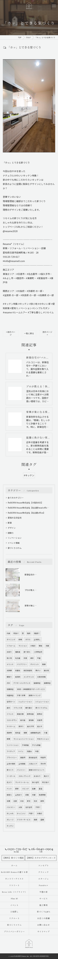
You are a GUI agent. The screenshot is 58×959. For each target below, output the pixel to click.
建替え (9, 795)
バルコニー (11, 807)
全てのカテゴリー (16, 497)
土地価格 (22, 764)
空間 (42, 819)
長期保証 (47, 683)
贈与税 (46, 670)
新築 (10, 522)
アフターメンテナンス (21, 683)
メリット (10, 664)
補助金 (17, 652)
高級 (35, 819)
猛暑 (33, 788)
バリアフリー (22, 664)
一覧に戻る (29, 333)
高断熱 (9, 733)
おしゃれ (10, 813)
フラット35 (18, 708)
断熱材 (39, 714)
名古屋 (17, 658)
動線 (44, 664)
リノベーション (15, 537)
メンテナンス (29, 677)
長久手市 (30, 726)
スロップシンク (24, 776)
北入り (9, 782)
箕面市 (22, 757)
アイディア (11, 751)
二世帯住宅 (38, 652)
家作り (21, 726)
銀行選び (28, 708)
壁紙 (40, 646)
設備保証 (37, 683)
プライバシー (12, 757)
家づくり (10, 770)
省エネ (39, 726)
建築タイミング (35, 695)
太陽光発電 (41, 677)
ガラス (27, 639)
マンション (23, 646)
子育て (38, 807)
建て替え (27, 652)
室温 (40, 788)
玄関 (8, 801)
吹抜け (16, 633)
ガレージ (10, 819)
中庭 (37, 751)
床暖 (27, 795)
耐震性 (17, 670)
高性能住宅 (33, 757)
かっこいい (21, 813)
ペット (9, 788)
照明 (20, 639)
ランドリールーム (22, 782)
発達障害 (42, 795)
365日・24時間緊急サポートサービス (31, 689)
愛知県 (31, 720)
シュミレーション (25, 701)
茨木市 (43, 764)
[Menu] (53, 6)
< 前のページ (10, 333)
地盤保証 (10, 695)
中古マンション (43, 739)
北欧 (15, 801)
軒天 (28, 801)
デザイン (12, 527)
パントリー (21, 770)
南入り (46, 776)
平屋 (39, 658)
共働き (39, 813)
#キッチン (29, 475)
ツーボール (11, 776)
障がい (38, 670)
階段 (28, 633)
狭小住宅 (35, 782)
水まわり (37, 776)
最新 (17, 788)
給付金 (22, 720)
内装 (8, 633)
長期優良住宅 (35, 733)
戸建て (31, 813)
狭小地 (9, 658)
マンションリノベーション (24, 739)
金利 (8, 708)
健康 (25, 733)
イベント (10, 714)
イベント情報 (14, 542)
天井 (35, 801)
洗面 (47, 646)
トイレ (20, 751)
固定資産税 (28, 670)
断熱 (42, 801)
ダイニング (11, 639)
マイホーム (11, 726)
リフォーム (11, 646)
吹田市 (43, 757)
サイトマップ (43, 931)
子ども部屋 (36, 745)
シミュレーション (42, 701)
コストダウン (12, 720)
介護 (45, 733)
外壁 (33, 795)
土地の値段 (11, 764)
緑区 (32, 658)
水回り (9, 652)
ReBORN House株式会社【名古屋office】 (26, 512)
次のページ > (47, 333)
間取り (11, 532)
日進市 (39, 720)
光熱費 (9, 670)
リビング (25, 788)
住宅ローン (11, 701)
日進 (25, 658)
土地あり (18, 795)
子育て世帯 (21, 695)
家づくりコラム (15, 548)
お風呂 (32, 646)
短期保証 (10, 689)
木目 (22, 801)
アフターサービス (23, 819)
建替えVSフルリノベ (36, 770)
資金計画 (20, 714)
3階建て (37, 633)
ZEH (8, 683)
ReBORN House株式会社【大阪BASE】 (25, 502)
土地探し (37, 639)
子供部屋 (25, 745)
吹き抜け (45, 782)
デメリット (34, 664)
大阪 (20, 807)
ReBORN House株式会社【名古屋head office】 (29, 507)
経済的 (17, 677)
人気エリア (33, 764)
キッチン (10, 826)
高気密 (17, 733)
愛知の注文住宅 (15, 517)
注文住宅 (28, 807)
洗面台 (29, 751)
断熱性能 (30, 714)
